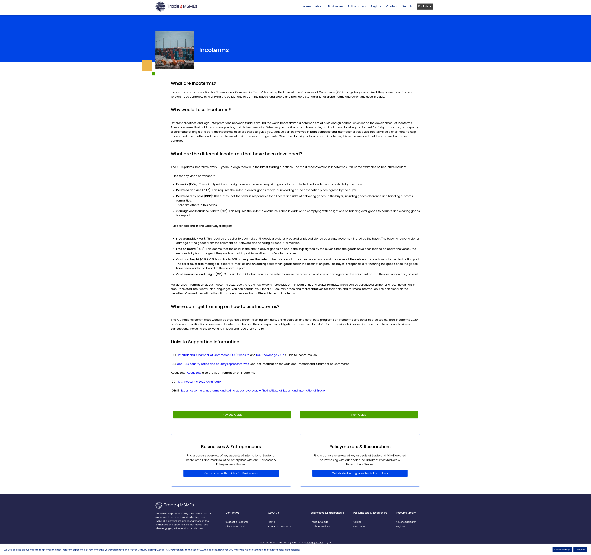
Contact (392, 6)
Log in (328, 542)
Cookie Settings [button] (562, 549)
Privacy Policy (291, 542)
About (319, 6)
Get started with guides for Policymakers (360, 473)
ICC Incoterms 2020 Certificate (199, 381)
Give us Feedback (235, 526)
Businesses (335, 6)
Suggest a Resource (237, 521)
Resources (359, 526)
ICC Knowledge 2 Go (270, 355)
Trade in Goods (319, 521)
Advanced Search (406, 521)
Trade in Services (320, 526)
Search (407, 6)
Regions (376, 6)
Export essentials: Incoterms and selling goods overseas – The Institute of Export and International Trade (253, 390)
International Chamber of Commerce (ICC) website (213, 355)
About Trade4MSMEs (279, 526)
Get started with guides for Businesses (231, 473)
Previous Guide (232, 415)
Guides (357, 521)
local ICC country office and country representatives (213, 364)
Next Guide (358, 415)
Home (306, 6)
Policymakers (357, 6)
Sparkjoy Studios (315, 542)
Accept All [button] (580, 549)
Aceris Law (194, 373)
